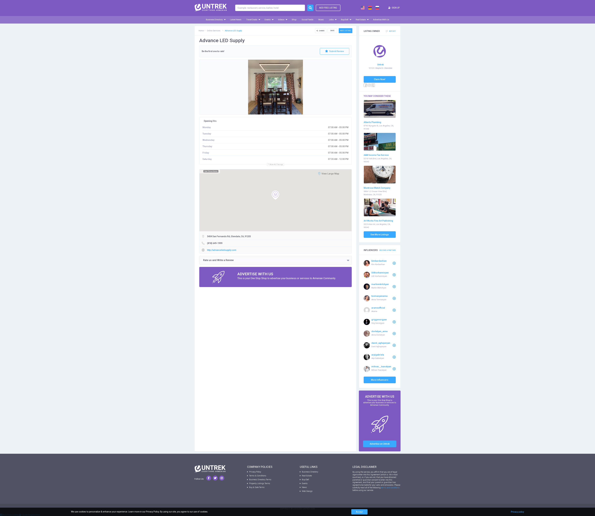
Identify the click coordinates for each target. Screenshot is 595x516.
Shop (294, 19)
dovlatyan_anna (379, 331)
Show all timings (276, 164)
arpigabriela (377, 355)
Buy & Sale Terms (256, 487)
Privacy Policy (255, 472)
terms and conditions (390, 487)
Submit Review (336, 51)
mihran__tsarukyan (381, 366)
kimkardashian (379, 261)
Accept (359, 512)
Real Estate (361, 19)
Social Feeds (307, 19)
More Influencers (379, 380)
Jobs (331, 19)
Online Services (213, 31)
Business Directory (214, 19)
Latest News (235, 19)
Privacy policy (517, 512)
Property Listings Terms (259, 483)
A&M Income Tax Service (376, 155)
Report (392, 31)
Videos (281, 19)
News (304, 487)
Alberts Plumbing (372, 122)
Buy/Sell (344, 19)
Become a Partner (387, 250)
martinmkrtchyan (380, 284)
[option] (275, 87)
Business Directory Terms (260, 479)
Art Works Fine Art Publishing (378, 221)
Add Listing (345, 31)
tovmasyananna (379, 296)
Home (201, 31)
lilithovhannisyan (380, 272)
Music (321, 19)
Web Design (307, 491)
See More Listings (379, 234)
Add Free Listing (328, 8)
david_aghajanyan (380, 343)
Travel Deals (251, 19)
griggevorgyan (379, 319)
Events (268, 19)
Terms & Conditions (257, 475)
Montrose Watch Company (377, 188)
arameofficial (378, 308)
